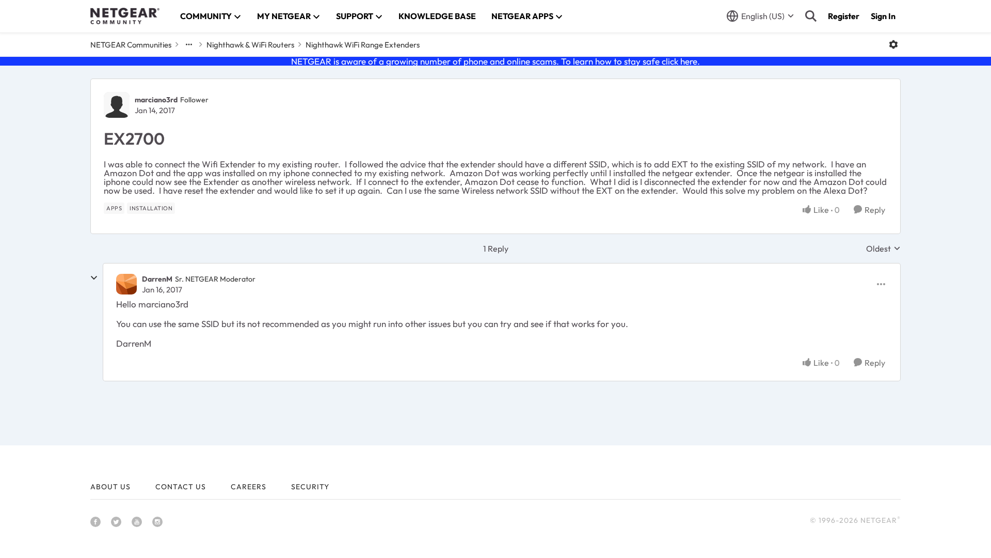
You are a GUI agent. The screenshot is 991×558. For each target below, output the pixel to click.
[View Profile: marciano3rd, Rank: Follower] (117, 105)
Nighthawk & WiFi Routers (250, 45)
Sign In (883, 16)
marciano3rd (156, 99)
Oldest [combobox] (883, 248)
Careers (248, 486)
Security (310, 486)
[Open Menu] (893, 44)
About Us (110, 486)
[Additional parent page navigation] (189, 44)
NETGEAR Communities (130, 45)
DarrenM (157, 279)
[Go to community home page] (124, 16)
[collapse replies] (94, 278)
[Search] (811, 16)
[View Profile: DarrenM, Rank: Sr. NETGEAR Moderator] (126, 284)
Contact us (180, 486)
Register (843, 16)
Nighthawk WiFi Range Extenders (363, 45)
